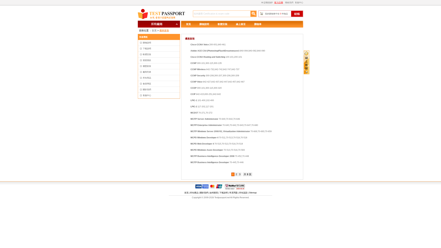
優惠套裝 (164, 30)
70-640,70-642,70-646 (215, 119)
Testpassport (162, 14)
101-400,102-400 (202, 100)
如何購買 (214, 193)
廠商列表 (147, 72)
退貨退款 (147, 60)
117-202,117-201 (202, 106)
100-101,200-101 (216, 57)
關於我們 (147, 89)
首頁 (188, 24)
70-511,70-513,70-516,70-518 (219, 137)
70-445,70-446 (217, 162)
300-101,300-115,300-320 (206, 88)
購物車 (257, 24)
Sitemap (253, 193)
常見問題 (233, 193)
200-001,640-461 (208, 44)
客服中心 (299, 2)
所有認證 (243, 193)
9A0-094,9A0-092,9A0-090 (228, 51)
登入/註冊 (278, 2)
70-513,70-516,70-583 (218, 150)
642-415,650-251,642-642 (206, 94)
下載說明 (147, 48)
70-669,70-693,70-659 (231, 131)
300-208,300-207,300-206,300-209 (215, 75)
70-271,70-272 (201, 113)
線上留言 (241, 24)
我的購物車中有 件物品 (276, 14)
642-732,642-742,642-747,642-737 (215, 69)
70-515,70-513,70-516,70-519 (217, 144)
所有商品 (147, 78)
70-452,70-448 (220, 156)
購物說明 (204, 24)
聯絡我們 (289, 2)
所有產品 (194, 193)
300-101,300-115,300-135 (206, 63)
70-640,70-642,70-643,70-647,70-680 (224, 125)
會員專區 (147, 83)
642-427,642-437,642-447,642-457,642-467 (218, 82)
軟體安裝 (222, 24)
